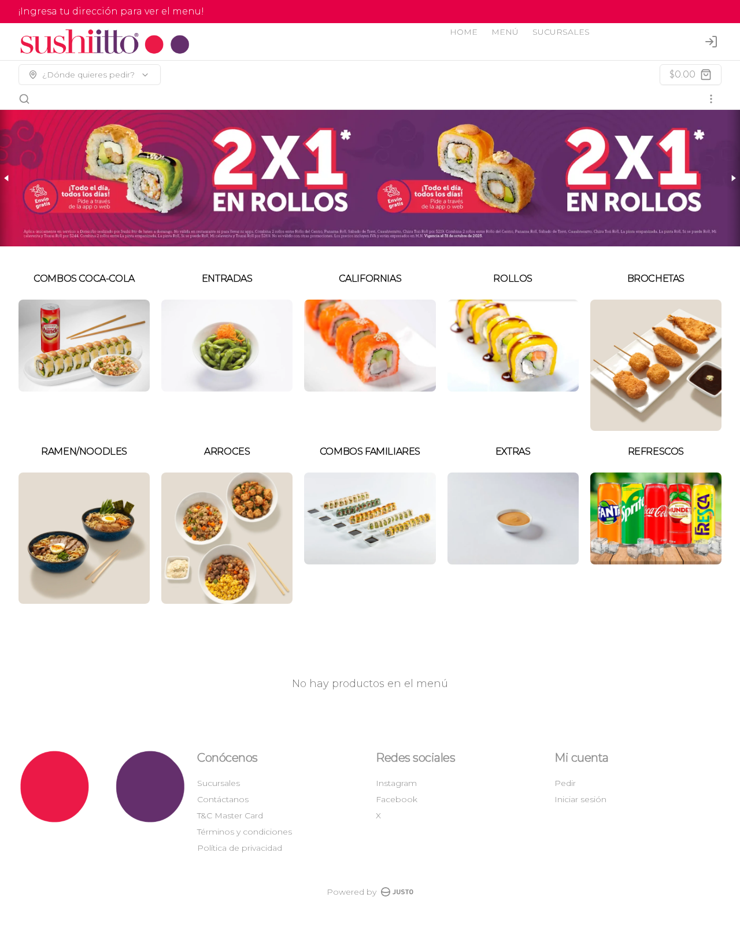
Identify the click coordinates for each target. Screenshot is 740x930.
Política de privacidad (239, 848)
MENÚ (505, 32)
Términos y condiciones (244, 831)
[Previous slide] (7, 178)
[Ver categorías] (711, 98)
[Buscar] (24, 99)
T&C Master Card (230, 815)
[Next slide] (733, 178)
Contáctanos (223, 799)
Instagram (396, 783)
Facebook (396, 799)
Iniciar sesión (580, 799)
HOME (464, 32)
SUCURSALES (561, 32)
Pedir (565, 783)
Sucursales (218, 783)
